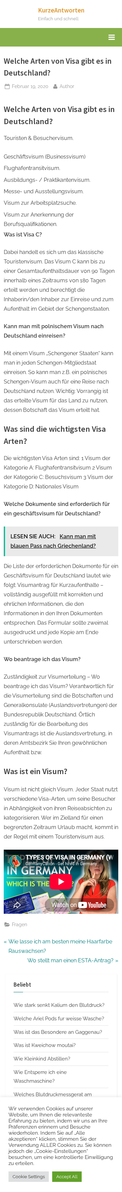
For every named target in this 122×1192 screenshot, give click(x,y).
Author (67, 86)
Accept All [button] (67, 1176)
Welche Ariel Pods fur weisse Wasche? (59, 1019)
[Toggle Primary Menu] (111, 37)
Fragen (19, 924)
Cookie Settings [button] (29, 1176)
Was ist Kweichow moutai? (45, 1045)
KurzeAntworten (61, 10)
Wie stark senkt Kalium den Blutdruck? (59, 1005)
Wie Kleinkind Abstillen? (42, 1059)
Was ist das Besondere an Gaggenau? (58, 1032)
